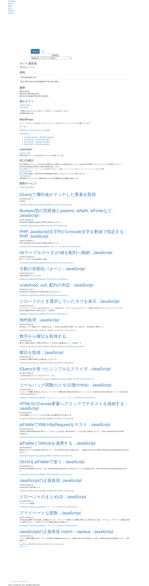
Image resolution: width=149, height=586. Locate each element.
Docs (10, 8)
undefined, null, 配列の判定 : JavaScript (56, 285)
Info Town (24, 107)
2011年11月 (47, 544)
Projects (11, 10)
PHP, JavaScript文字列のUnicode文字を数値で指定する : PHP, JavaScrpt (73, 233)
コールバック (62, 397)
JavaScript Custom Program (38, 346)
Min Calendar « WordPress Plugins (37, 142)
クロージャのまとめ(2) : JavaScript (53, 496)
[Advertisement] (74, 31)
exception (43, 330)
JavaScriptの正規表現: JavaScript (51, 480)
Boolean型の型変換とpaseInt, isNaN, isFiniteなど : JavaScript (67, 212)
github (63, 379)
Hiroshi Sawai (25, 105)
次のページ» (24, 546)
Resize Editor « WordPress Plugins (37, 144)
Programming (33, 204)
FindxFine (11, 1)
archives (11, 13)
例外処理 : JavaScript (39, 320)
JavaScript (23, 204)
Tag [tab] (43, 51)
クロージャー (51, 397)
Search (10, 3)
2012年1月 (61, 525)
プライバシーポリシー (21, 581)
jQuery (42, 204)
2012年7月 (58, 363)
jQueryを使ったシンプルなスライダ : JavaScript (65, 368)
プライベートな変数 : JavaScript (50, 513)
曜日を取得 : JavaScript (41, 352)
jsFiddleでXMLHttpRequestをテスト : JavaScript (65, 424)
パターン (71, 397)
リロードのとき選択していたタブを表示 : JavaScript (69, 301)
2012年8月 (69, 346)
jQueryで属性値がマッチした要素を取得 (58, 194)
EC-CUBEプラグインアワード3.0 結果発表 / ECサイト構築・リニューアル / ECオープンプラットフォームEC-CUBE (62, 169)
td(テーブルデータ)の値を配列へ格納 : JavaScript (66, 252)
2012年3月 (56, 437)
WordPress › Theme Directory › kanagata (35, 130)
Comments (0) (67, 204)
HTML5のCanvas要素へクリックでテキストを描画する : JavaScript (73, 405)
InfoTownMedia (25, 176)
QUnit (48, 437)
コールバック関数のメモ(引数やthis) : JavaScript (65, 385)
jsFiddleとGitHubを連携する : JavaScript (57, 443)
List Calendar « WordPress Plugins (37, 139)
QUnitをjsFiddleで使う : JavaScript (52, 461)
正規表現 (53, 346)
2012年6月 (79, 397)
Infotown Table (25, 153)
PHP (29, 246)
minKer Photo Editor (27, 187)
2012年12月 (51, 225)
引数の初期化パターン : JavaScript (52, 268)
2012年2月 (56, 474)
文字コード (54, 246)
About (10, 6)
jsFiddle (48, 204)
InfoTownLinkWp (26, 171)
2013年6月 (56, 204)
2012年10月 (64, 246)
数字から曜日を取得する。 (45, 336)
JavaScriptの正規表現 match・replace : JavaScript (66, 531)
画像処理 (49, 418)
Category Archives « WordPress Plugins (39, 137)
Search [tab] (35, 51)
